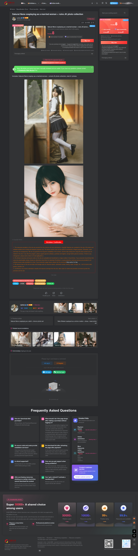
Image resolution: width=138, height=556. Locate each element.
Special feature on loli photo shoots (24, 280)
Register (60, 363)
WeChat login (60, 372)
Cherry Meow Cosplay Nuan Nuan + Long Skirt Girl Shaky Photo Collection (118, 117)
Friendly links (41, 538)
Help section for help (72, 262)
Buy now (87, 41)
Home (13, 9)
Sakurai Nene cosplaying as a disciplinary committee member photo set (118, 102)
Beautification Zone (22, 9)
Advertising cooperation (60, 538)
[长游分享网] (10, 541)
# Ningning (30, 283)
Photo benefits (34, 9)
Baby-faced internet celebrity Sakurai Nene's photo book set (117, 87)
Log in (64, 44)
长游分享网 (50, 542)
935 (27, 308)
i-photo (19, 18)
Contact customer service (82, 477)
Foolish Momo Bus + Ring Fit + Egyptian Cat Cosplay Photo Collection (118, 109)
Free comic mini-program (118, 93)
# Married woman (40, 283)
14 (31, 308)
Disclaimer (49, 538)
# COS (22, 283)
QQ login (48, 372)
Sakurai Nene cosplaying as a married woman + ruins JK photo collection (47, 14)
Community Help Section (26, 70)
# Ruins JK (50, 283)
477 (35, 308)
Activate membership (127, 3)
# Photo (16, 283)
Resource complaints (75, 538)
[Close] (92, 68)
